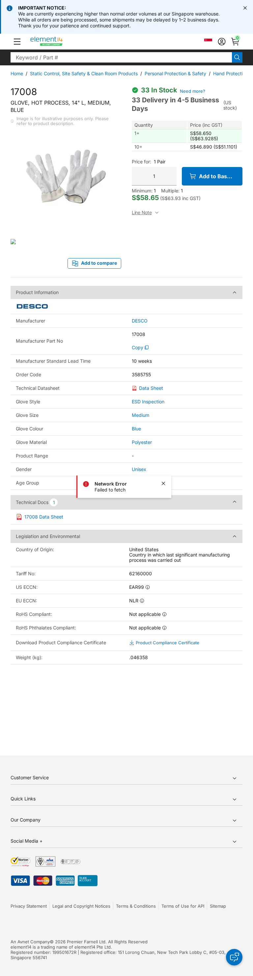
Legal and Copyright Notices (81, 906)
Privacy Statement (29, 906)
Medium (140, 415)
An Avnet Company (30, 941)
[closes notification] (245, 8)
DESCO (140, 320)
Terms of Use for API (182, 906)
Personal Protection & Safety (175, 73)
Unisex (139, 469)
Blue (136, 428)
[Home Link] (58, 42)
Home (17, 73)
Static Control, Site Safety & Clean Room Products (84, 73)
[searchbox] (121, 57)
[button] (17, 42)
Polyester (142, 442)
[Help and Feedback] (234, 957)
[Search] (237, 57)
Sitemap (218, 906)
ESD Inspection (148, 401)
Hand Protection (230, 73)
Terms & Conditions (136, 906)
